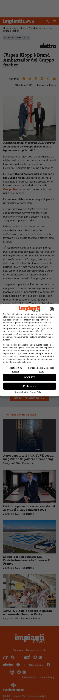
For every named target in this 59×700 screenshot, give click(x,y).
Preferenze (29, 386)
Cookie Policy (21, 392)
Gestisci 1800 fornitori (15, 369)
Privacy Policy (36, 392)
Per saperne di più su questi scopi (41, 369)
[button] (51, 309)
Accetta (29, 377)
